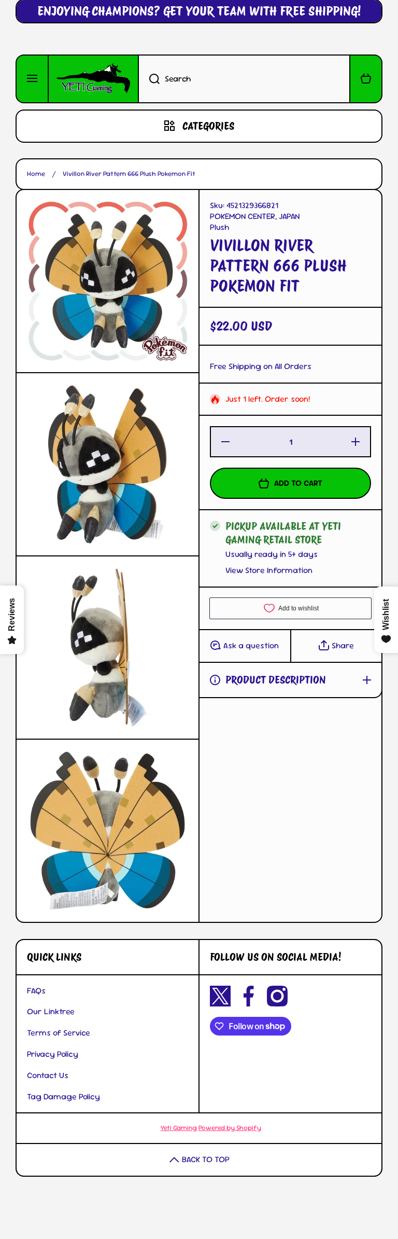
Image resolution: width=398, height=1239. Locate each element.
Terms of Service (58, 1032)
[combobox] (244, 79)
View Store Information (268, 570)
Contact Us (47, 1075)
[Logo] (93, 79)
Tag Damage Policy (63, 1096)
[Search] (149, 79)
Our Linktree (51, 1011)
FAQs (36, 990)
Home (36, 174)
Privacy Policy (52, 1054)
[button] (365, 79)
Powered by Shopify (229, 1127)
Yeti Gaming (179, 1127)
